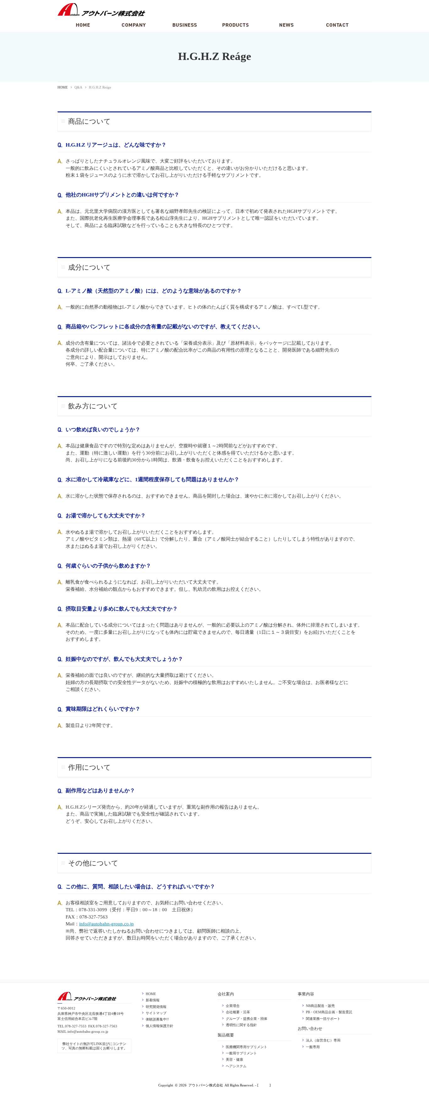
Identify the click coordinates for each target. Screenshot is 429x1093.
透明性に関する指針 (241, 1025)
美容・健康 (234, 1059)
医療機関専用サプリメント (246, 1047)
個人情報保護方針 (159, 1026)
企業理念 (233, 1006)
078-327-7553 (75, 1026)
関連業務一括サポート (323, 1018)
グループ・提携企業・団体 (246, 1018)
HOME (62, 87)
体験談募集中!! (157, 1019)
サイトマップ (156, 1013)
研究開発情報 (156, 1007)
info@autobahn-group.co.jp (106, 923)
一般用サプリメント (241, 1053)
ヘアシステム (236, 1066)
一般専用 (313, 1047)
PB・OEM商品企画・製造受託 (329, 1012)
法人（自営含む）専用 (323, 1040)
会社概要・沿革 (238, 1012)
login (264, 1085)
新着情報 (153, 1000)
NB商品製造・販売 (320, 1006)
